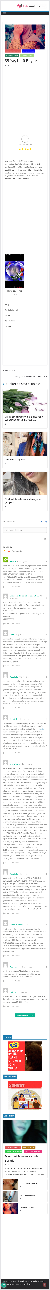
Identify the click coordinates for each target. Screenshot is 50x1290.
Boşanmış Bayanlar (12, 55)
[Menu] (4, 13)
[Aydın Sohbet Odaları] (10, 1196)
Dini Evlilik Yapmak (15, 459)
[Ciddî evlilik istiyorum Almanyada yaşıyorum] (25, 473)
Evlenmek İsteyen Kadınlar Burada (22, 1158)
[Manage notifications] (44, 1285)
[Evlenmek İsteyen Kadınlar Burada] (25, 1131)
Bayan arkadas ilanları (13, 51)
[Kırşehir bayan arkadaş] (10, 1184)
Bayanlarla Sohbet (29, 1147)
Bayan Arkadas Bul (28, 51)
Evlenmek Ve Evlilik (27, 1207)
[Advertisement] (25, 83)
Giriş (45, 522)
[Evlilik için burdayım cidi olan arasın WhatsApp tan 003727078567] (25, 391)
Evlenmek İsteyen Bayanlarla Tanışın (31, 1281)
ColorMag (16, 1284)
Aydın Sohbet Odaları (28, 1195)
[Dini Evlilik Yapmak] (25, 433)
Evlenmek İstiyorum (27, 55)
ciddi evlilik (10, 370)
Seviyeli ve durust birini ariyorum (30, 376)
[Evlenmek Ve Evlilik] (10, 1208)
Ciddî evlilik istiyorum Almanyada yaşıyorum (23, 501)
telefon (42, 729)
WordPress (27, 1284)
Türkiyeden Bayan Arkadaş (33, 1151)
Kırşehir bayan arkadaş (29, 1183)
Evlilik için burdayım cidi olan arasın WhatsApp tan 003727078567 (24, 418)
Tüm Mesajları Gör (25, 1015)
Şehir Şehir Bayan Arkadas (14, 1151)
